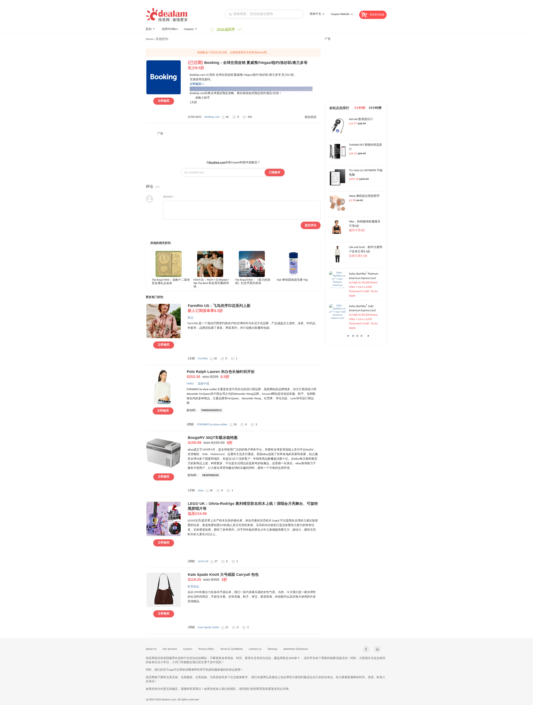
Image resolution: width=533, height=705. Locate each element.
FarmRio (203, 358)
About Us (151, 649)
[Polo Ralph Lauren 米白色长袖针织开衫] (163, 403)
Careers (187, 649)
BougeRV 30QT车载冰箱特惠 (213, 440)
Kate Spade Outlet (208, 627)
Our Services (170, 649)
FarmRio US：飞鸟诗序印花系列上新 (219, 308)
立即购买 (163, 101)
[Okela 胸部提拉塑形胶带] (337, 210)
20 (215, 358)
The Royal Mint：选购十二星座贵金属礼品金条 (171, 281)
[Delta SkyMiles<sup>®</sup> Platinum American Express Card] (337, 288)
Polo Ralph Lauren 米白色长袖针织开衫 (221, 374)
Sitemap (272, 649)
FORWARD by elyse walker (212, 424)
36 (211, 490)
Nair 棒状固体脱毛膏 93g (292, 280)
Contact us (255, 649)
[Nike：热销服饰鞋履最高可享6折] (337, 236)
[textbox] (264, 14)
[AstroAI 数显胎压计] (337, 134)
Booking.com (212, 117)
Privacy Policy (206, 649)
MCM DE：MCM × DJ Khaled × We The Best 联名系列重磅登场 (211, 283)
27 (215, 561)
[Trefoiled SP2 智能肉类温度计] (337, 159)
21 (226, 627)
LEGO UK (203, 561)
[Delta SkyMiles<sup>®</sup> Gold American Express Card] (337, 318)
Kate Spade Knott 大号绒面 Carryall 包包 (223, 577)
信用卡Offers (170, 29)
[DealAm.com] (166, 14)
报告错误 (310, 117)
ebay (201, 490)
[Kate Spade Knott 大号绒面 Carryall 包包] (163, 606)
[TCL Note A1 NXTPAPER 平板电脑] (337, 185)
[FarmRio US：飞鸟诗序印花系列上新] (163, 337)
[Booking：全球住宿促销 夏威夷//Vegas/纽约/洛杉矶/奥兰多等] (163, 93)
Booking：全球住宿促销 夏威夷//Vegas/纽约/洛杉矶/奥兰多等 (248, 65)
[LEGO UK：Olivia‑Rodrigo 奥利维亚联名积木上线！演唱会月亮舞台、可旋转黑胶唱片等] (163, 535)
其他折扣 (162, 39)
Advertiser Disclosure (295, 649)
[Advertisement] (233, 145)
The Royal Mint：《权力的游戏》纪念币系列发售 (252, 281)
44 (227, 117)
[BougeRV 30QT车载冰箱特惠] (163, 469)
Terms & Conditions (231, 649)
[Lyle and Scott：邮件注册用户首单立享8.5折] (337, 262)
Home (149, 39)
